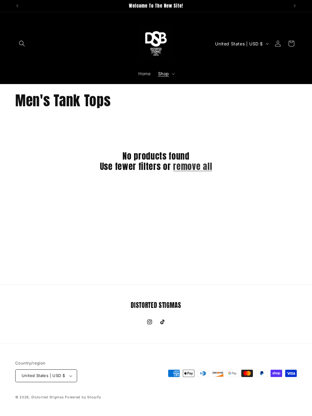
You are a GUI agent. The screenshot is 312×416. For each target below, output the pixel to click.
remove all (192, 166)
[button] (22, 43)
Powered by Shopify (83, 397)
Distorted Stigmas (47, 397)
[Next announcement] (294, 6)
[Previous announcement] (17, 6)
